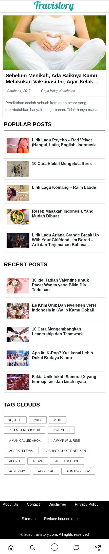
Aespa (38, 461)
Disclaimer (57, 504)
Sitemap (28, 518)
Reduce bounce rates (62, 518)
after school (67, 461)
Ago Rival (46, 471)
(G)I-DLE (15, 420)
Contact (33, 504)
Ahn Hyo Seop (78, 471)
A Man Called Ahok (25, 440)
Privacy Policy (87, 504)
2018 (57, 420)
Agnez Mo (17, 471)
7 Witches (61, 430)
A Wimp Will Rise (66, 440)
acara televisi (21, 451)
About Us (10, 504)
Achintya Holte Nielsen (66, 451)
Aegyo (14, 461)
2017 (37, 420)
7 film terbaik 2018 (24, 430)
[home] (11, 547)
